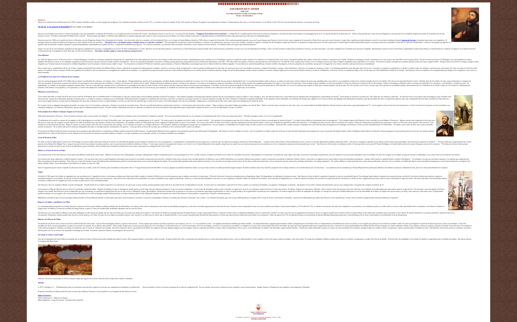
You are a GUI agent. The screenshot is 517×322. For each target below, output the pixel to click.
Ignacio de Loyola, (409, 40)
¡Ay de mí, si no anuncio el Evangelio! (54, 27)
